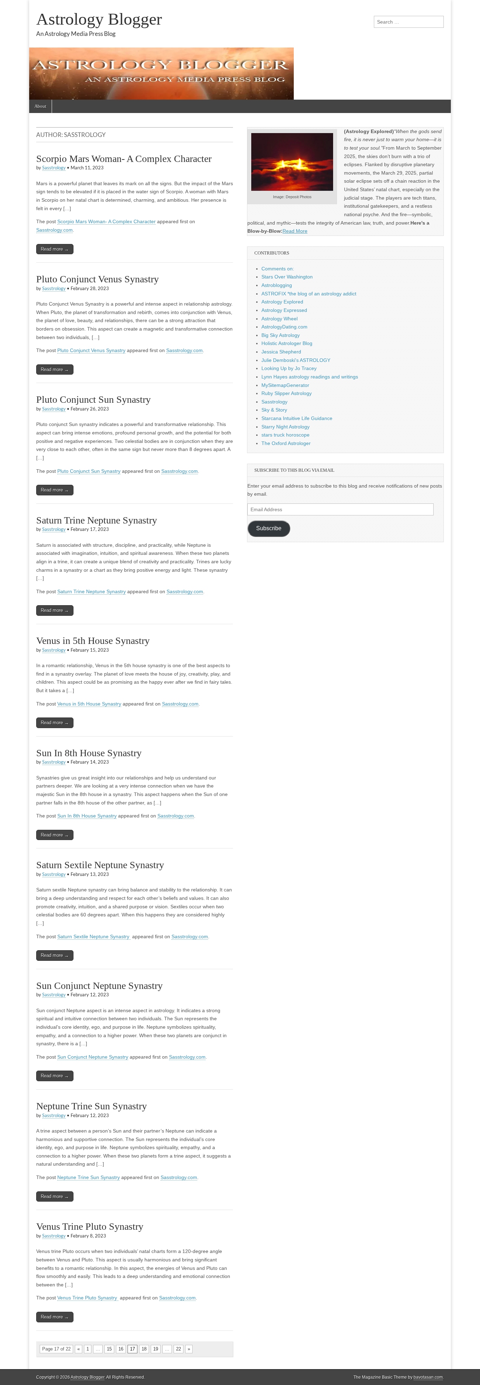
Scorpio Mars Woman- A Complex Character (124, 158)
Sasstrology (54, 167)
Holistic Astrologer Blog (286, 343)
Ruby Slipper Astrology (286, 393)
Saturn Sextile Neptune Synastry (101, 864)
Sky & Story (274, 410)
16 (120, 1349)
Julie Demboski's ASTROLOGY (295, 360)
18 (144, 1349)
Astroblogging (276, 285)
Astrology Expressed (284, 310)
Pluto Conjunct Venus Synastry (97, 279)
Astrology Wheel (279, 318)
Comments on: (277, 268)
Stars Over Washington (287, 277)
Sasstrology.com (54, 230)
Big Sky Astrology (280, 335)
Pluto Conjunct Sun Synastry (93, 399)
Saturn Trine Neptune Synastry (96, 520)
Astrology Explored (282, 302)
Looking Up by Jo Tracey (289, 368)
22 (178, 1349)
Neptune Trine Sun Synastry (91, 1106)
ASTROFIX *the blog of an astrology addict (308, 293)
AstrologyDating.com (284, 327)
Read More (295, 231)
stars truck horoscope (285, 435)
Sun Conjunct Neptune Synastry (99, 985)
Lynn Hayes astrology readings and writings (309, 377)
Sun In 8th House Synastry (89, 752)
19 (155, 1349)
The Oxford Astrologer (286, 443)
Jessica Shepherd (281, 352)
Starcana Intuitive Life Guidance (296, 418)
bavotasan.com (428, 1377)
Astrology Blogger (99, 19)
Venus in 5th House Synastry (93, 640)
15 (109, 1349)
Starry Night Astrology (285, 427)
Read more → (55, 249)
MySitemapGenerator (285, 385)
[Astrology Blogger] (240, 50)
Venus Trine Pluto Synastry (91, 1226)
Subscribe (268, 528)
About (40, 106)
